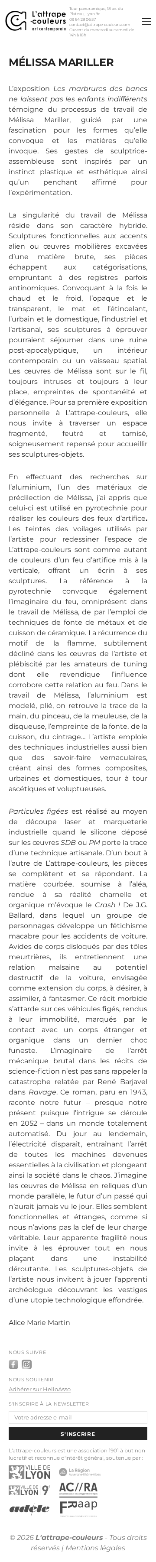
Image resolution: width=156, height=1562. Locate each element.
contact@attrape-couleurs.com (99, 24)
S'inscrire (78, 1434)
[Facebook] (13, 1364)
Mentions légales (95, 1548)
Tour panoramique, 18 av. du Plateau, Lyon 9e (96, 11)
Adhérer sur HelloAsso (40, 1389)
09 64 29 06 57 (82, 19)
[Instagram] (26, 1364)
